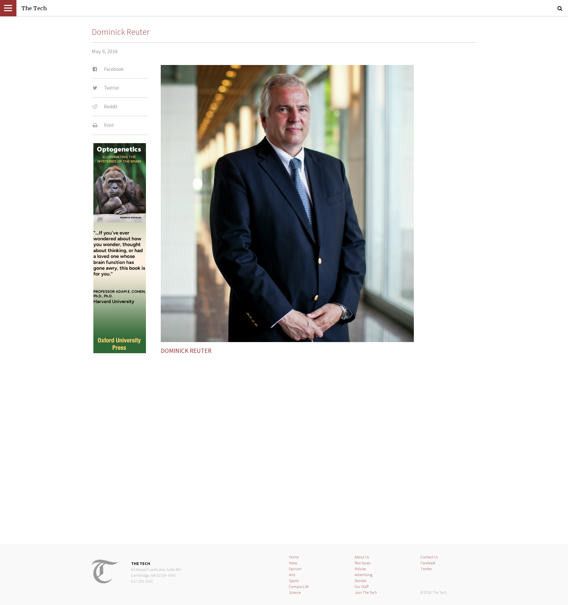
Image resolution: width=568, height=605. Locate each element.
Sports (294, 580)
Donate (360, 580)
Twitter (426, 568)
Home (294, 556)
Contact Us (429, 556)
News (293, 562)
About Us (362, 556)
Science (295, 592)
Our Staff (362, 586)
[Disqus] (284, 444)
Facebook (428, 562)
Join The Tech (366, 592)
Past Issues (362, 562)
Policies (360, 568)
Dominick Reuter (121, 32)
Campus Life (299, 586)
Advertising (363, 574)
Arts (292, 574)
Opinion (295, 568)
